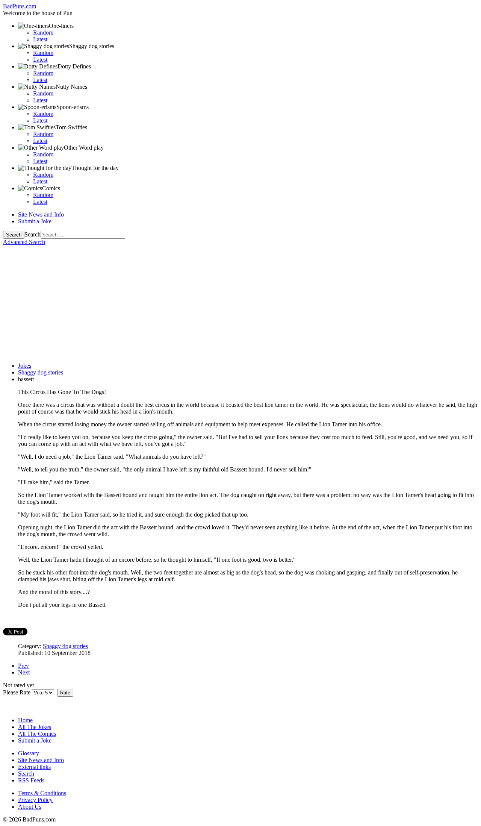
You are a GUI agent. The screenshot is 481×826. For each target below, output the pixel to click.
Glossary (28, 753)
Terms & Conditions (42, 793)
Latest (40, 39)
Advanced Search (24, 242)
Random (43, 32)
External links (34, 767)
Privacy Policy (35, 800)
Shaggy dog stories (65, 646)
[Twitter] (9, 703)
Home (25, 720)
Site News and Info (41, 214)
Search (13, 235)
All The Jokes (34, 727)
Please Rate (16, 692)
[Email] (23, 703)
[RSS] (37, 703)
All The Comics (37, 734)
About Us (29, 806)
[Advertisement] (240, 303)
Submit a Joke (34, 221)
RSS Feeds (31, 780)
